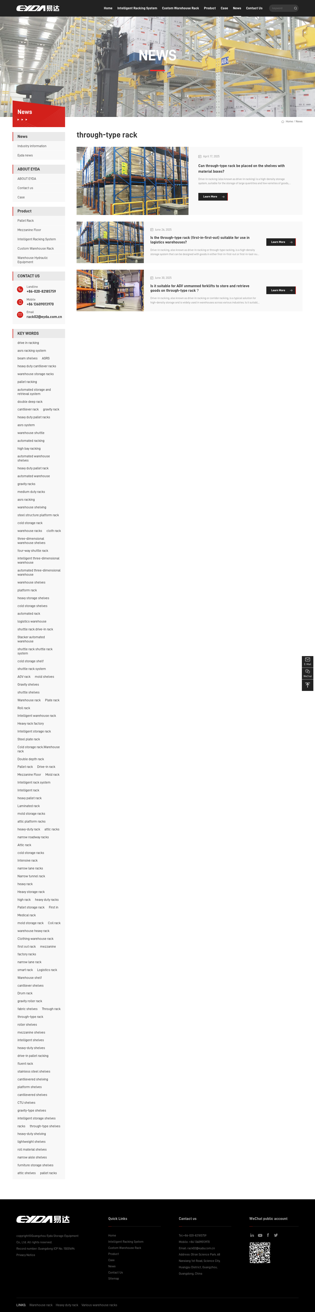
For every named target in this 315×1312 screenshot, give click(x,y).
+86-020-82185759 (41, 291)
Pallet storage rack (31, 907)
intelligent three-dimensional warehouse (38, 560)
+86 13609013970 (40, 304)
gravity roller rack (30, 1001)
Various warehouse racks (99, 1305)
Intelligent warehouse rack (37, 715)
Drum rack (25, 993)
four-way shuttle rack (33, 550)
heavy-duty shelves (31, 1048)
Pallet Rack (26, 220)
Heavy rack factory (31, 723)
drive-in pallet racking (33, 1055)
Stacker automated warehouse (31, 639)
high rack (24, 899)
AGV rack (24, 676)
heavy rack (25, 884)
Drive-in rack (46, 766)
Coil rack (54, 923)
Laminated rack (29, 806)
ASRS (46, 358)
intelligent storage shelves (37, 1118)
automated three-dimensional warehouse (39, 572)
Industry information (32, 146)
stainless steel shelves (34, 1071)
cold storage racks (31, 852)
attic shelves (27, 1173)
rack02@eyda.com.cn (44, 317)
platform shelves (30, 1087)
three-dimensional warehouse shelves (31, 540)
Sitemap (113, 1278)
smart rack (25, 970)
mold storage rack (31, 923)
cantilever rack (28, 409)
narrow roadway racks (33, 837)
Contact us (25, 188)
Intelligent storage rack (34, 731)
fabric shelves (28, 1009)
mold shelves (44, 676)
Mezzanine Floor (29, 230)
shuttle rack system (32, 668)
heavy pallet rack (30, 798)
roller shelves (27, 1024)
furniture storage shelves (35, 1165)
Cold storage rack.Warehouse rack (39, 749)
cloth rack (53, 530)
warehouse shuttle (31, 433)
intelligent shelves (31, 1040)
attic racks (51, 829)
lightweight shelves (32, 1141)
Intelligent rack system (34, 782)
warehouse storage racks (36, 374)
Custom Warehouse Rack (180, 8)
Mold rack (52, 774)
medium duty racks (31, 491)
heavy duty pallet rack (33, 468)
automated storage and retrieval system (34, 392)
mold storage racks (31, 813)
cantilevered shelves (32, 1094)
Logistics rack (47, 970)
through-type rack (30, 1016)
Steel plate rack (29, 739)
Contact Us (254, 8)
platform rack (27, 590)
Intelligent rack (28, 790)
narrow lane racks (30, 868)
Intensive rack (28, 860)
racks (21, 1126)
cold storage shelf (31, 661)
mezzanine (48, 946)
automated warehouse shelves (34, 458)
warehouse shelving (32, 507)
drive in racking (28, 342)
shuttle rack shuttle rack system (35, 651)
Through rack (51, 1009)
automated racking (31, 440)
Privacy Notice (25, 1255)
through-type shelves (45, 1126)
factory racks (27, 954)
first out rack (27, 946)
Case (224, 8)
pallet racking (27, 381)
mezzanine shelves (31, 1032)
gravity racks (26, 484)
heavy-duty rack (29, 829)
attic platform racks (32, 821)
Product (210, 8)
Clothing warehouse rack (35, 938)
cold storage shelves (32, 606)
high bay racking (29, 448)
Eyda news (25, 155)
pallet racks (48, 1173)
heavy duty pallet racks (34, 417)
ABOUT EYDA (27, 178)
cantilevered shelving (33, 1079)
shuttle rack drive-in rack (35, 629)
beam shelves (28, 358)
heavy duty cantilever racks (37, 366)
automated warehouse (34, 476)
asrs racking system (32, 350)
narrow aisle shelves (32, 1157)
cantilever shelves (31, 985)
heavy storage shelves (33, 598)
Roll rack (24, 708)
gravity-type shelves (32, 1110)
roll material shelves (32, 1149)
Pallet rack (25, 766)
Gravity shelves (28, 684)
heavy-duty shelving (32, 1133)
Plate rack (52, 700)
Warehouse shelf (30, 977)
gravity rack (51, 409)
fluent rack (25, 1063)
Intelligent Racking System (137, 8)
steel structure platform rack (38, 515)
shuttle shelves (29, 692)
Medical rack (27, 915)
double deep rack (30, 401)
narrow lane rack (29, 962)
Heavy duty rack (67, 1305)
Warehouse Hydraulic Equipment (33, 260)
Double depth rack (31, 759)
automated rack (29, 613)
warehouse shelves (31, 582)
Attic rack (24, 845)
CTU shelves (26, 1102)
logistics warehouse (32, 621)
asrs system (26, 425)
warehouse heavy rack (33, 931)
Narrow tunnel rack (31, 876)
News (237, 8)
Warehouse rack (29, 700)
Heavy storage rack (31, 892)
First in (53, 907)
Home (108, 8)
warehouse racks (30, 530)
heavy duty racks (47, 899)
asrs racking (26, 499)
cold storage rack (30, 523)
